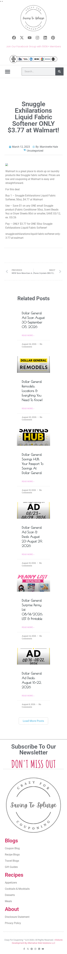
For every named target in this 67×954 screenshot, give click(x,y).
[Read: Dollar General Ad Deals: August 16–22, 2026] (33, 656)
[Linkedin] (45, 38)
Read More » (28, 335)
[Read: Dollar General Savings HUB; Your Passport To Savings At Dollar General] (33, 437)
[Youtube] (30, 38)
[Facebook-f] (24, 949)
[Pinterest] (53, 38)
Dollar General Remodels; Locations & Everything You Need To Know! (32, 391)
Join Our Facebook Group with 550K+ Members (33, 46)
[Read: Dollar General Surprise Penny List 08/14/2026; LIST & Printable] (33, 583)
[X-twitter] (22, 38)
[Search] (59, 71)
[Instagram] (37, 38)
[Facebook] (14, 38)
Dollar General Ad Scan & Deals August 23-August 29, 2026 (32, 537)
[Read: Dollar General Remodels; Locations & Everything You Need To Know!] (33, 364)
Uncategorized (35, 150)
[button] (7, 71)
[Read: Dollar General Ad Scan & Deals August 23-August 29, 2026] (33, 510)
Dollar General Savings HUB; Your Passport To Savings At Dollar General (32, 464)
